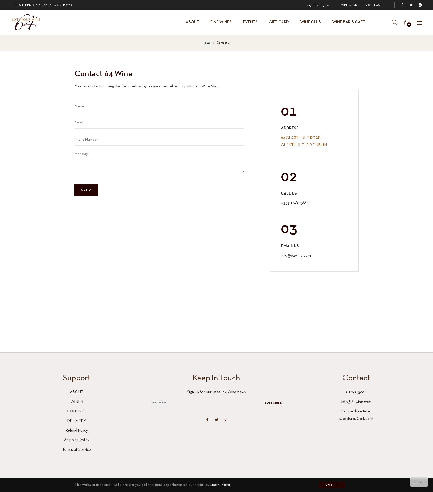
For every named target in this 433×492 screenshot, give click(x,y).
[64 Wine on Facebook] (402, 5)
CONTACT (76, 411)
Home (207, 42)
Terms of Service (76, 450)
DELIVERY (76, 421)
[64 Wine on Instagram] (420, 5)
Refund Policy (76, 431)
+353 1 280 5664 (294, 203)
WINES (76, 402)
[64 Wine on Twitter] (411, 5)
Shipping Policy (76, 440)
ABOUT (76, 392)
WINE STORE (350, 5)
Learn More (220, 485)
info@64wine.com (296, 256)
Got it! (332, 485)
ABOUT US (372, 5)
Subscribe (273, 402)
